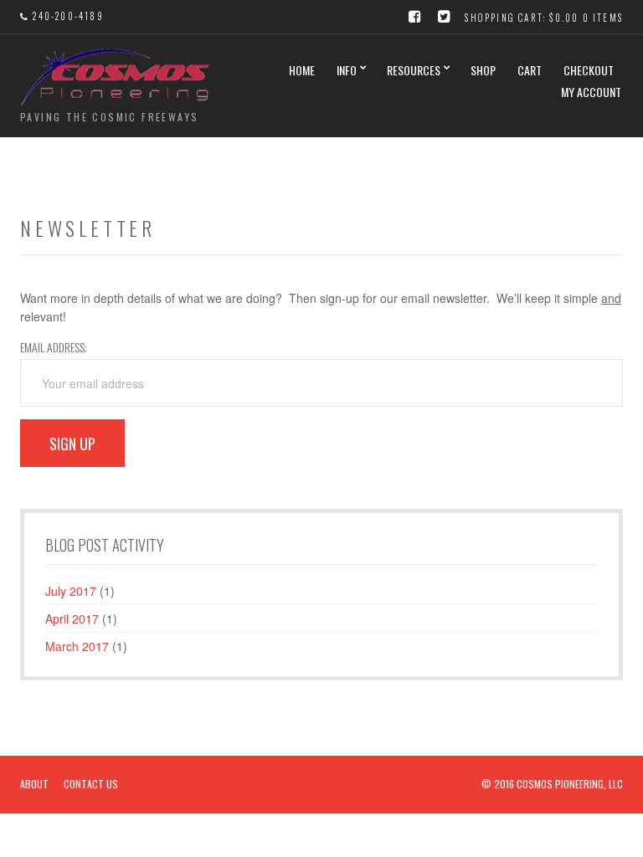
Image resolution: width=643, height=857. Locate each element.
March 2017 (77, 646)
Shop (483, 70)
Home (302, 70)
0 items (603, 17)
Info (347, 70)
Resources (413, 70)
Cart (529, 70)
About (34, 784)
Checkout (588, 70)
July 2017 (70, 590)
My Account (591, 91)
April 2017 (72, 618)
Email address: (53, 347)
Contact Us (91, 784)
